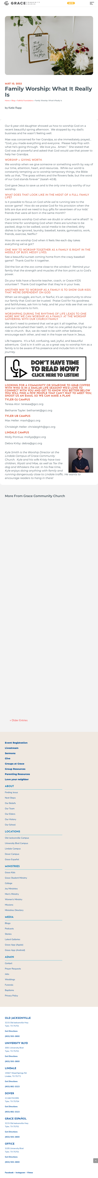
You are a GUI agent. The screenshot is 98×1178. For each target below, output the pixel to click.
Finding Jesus (11, 792)
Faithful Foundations (25, 100)
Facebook (9, 1172)
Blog (13, 100)
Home (7, 100)
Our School (10, 824)
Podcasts (9, 928)
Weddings (10, 979)
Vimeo (30, 1172)
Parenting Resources (17, 774)
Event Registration (16, 742)
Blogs (8, 923)
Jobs (7, 974)
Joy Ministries (11, 888)
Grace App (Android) (15, 950)
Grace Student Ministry (16, 877)
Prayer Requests (13, 968)
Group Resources (15, 769)
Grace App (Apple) (14, 944)
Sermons (10, 753)
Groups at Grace (14, 763)
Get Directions (11, 1031)
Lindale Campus (13, 848)
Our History (10, 819)
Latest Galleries (12, 939)
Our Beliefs (10, 803)
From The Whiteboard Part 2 (34, 701)
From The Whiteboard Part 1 (34, 629)
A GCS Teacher (21, 561)
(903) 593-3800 (12, 1036)
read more (17, 566)
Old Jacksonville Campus (17, 837)
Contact (8, 963)
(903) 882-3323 (12, 1086)
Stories (8, 934)
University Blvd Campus (16, 843)
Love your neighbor (17, 779)
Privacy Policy (11, 995)
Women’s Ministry (13, 899)
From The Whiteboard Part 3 (34, 557)
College (8, 883)
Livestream (11, 748)
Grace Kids (10, 872)
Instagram (20, 1172)
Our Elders (10, 814)
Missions (9, 904)
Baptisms (9, 990)
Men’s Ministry (12, 894)
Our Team (9, 808)
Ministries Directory (14, 910)
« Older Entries (19, 720)
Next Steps (10, 797)
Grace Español (12, 859)
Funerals (9, 984)
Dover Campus (12, 854)
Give (71, 3)
